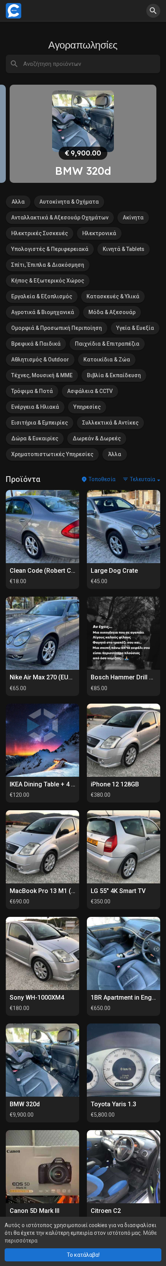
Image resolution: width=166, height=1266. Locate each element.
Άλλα (114, 454)
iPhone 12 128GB (115, 784)
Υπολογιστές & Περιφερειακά (49, 249)
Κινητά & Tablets (123, 249)
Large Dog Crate (114, 570)
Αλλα (18, 202)
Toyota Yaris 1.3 (113, 1104)
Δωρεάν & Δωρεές (97, 438)
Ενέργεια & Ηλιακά (35, 407)
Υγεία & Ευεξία (135, 328)
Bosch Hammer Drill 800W (128, 677)
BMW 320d (25, 1104)
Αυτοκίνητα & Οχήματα (69, 202)
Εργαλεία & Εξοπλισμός (41, 296)
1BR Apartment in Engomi (127, 997)
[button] (153, 11)
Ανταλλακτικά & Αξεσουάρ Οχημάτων (59, 217)
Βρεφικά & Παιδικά (36, 344)
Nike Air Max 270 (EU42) (44, 677)
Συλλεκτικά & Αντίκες (110, 423)
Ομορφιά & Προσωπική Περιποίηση (56, 328)
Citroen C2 (106, 1210)
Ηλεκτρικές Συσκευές (39, 233)
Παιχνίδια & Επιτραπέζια (107, 344)
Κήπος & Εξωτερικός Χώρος (47, 281)
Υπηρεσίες (87, 407)
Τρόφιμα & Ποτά (32, 391)
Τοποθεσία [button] (101, 479)
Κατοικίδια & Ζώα (106, 359)
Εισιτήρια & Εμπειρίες (39, 423)
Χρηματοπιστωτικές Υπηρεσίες (52, 454)
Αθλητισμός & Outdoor (40, 359)
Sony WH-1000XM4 (37, 997)
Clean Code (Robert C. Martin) (52, 570)
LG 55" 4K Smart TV (118, 891)
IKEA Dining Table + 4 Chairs (50, 784)
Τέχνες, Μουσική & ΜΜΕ (42, 375)
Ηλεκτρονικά (99, 233)
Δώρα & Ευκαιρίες (34, 438)
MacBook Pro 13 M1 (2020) (48, 891)
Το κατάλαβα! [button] (83, 1255)
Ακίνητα (133, 217)
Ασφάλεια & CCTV (90, 391)
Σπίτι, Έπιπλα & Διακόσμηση (47, 265)
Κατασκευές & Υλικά (112, 296)
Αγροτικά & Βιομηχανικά (42, 312)
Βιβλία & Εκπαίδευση (114, 375)
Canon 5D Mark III (34, 1210)
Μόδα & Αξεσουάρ (112, 312)
